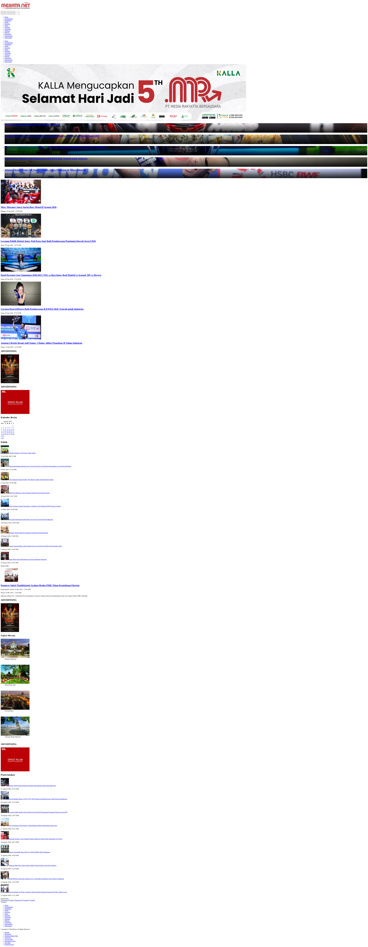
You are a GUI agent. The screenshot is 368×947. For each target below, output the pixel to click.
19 (7, 432)
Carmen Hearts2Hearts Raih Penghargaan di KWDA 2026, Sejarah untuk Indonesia (46, 158)
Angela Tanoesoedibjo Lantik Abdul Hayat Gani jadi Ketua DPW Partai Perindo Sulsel (35, 546)
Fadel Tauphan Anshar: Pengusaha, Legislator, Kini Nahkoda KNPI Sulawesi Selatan (35, 506)
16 (2, 432)
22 (13, 432)
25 (5, 434)
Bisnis (6, 26)
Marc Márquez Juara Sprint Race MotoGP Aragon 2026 (32, 124)
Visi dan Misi (9, 939)
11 (5, 430)
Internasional (8, 36)
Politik (7, 22)
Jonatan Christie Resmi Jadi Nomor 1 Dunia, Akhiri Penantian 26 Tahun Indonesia (45, 170)
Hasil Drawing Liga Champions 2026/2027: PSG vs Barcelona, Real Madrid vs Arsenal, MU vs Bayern (55, 147)
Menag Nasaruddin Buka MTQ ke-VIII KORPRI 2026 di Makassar (29, 852)
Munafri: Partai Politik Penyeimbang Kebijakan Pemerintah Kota (28, 533)
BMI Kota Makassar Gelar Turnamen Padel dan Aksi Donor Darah (29, 493)
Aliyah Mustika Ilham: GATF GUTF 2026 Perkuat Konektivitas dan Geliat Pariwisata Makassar (38, 799)
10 (4, 430)
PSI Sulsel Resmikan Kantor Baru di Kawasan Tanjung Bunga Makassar (31, 519)
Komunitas (8, 34)
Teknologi (8, 29)
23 (2, 434)
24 (4, 434)
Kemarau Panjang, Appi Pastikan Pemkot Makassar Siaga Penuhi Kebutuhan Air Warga (35, 839)
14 (11, 430)
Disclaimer (8, 934)
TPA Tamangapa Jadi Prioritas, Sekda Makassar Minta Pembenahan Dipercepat (33, 825)
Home (6, 17)
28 (11, 434)
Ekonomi (7, 24)
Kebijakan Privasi (10, 941)
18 (5, 432)
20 (9, 432)
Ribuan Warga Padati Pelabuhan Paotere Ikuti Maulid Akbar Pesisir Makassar (32, 785)
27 (9, 434)
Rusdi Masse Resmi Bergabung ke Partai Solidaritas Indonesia (28, 559)
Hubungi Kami (9, 944)
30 (2, 436)
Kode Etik (8, 937)
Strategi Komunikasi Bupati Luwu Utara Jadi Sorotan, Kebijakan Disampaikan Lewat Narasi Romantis (40, 466)
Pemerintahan (9, 19)
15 (13, 430)
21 (11, 432)
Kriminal (7, 27)
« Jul (2, 438)
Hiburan (7, 32)
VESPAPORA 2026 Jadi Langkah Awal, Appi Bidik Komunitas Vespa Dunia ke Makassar (36, 879)
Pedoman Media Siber (11, 936)
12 (7, 430)
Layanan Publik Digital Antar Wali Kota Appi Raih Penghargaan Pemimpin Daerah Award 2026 (52, 136)
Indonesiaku (8, 38)
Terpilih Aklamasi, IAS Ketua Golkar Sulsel (22, 453)
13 (9, 430)
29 (13, 434)
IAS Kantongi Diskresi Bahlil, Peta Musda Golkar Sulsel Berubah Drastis (31, 479)
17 (4, 432)
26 (7, 434)
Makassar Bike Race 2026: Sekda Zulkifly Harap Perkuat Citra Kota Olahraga (32, 865)
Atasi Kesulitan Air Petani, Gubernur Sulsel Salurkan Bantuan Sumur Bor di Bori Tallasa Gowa (38, 892)
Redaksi (7, 932)
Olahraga (7, 31)
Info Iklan (8, 943)
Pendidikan (8, 20)
